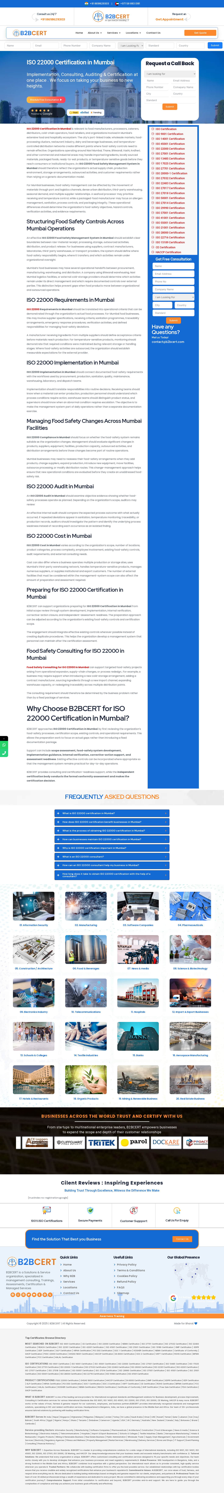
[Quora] (50, 1294)
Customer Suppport (133, 1221)
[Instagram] (18, 1294)
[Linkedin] (23, 1294)
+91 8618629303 (52, 19)
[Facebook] (13, 1294)
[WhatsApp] (4, 745)
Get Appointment (169, 19)
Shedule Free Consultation (44, 99)
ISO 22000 (33, 309)
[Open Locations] (140, 33)
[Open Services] (120, 33)
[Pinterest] (45, 1294)
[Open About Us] (101, 33)
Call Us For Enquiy (177, 1220)
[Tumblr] (39, 1294)
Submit (215, 45)
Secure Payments (90, 1220)
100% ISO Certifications (46, 1221)
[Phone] (4, 753)
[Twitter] (29, 1294)
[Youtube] (34, 1294)
